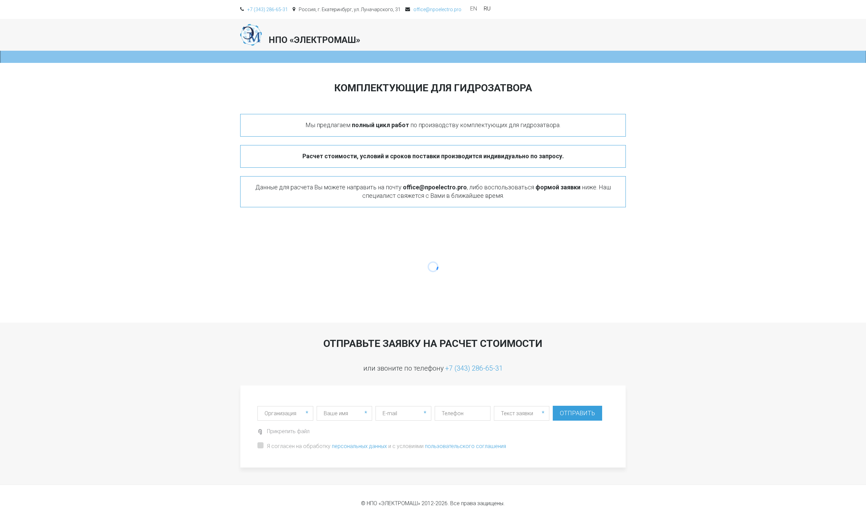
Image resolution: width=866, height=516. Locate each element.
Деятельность (486, 35)
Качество (535, 35)
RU (487, 8)
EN (473, 8)
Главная (410, 35)
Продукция (575, 35)
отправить (577, 413)
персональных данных (359, 446)
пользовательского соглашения (465, 446)
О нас (442, 35)
